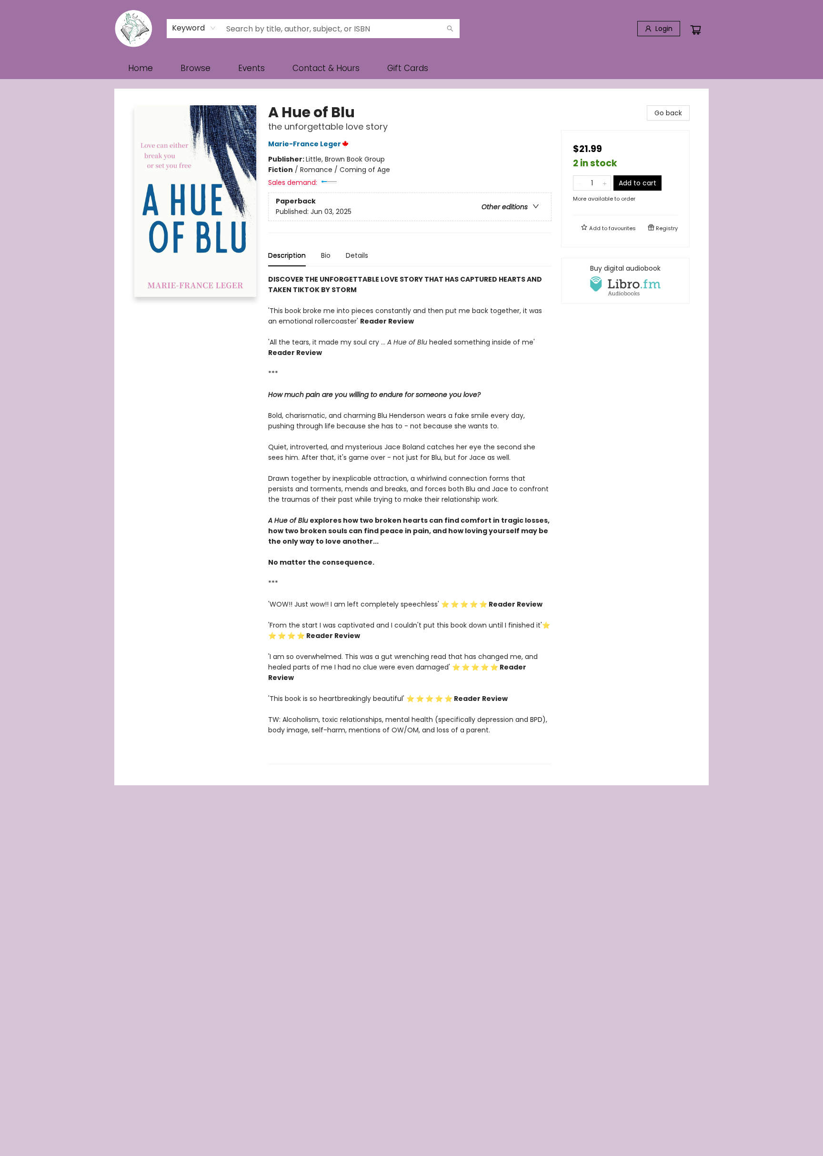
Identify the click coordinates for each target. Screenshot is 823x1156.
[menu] (411, 68)
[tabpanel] (410, 519)
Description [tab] (287, 255)
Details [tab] (357, 255)
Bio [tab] (326, 255)
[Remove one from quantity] (579, 183)
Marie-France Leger (304, 144)
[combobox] (194, 28)
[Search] (450, 28)
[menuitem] (140, 68)
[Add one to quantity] (605, 183)
